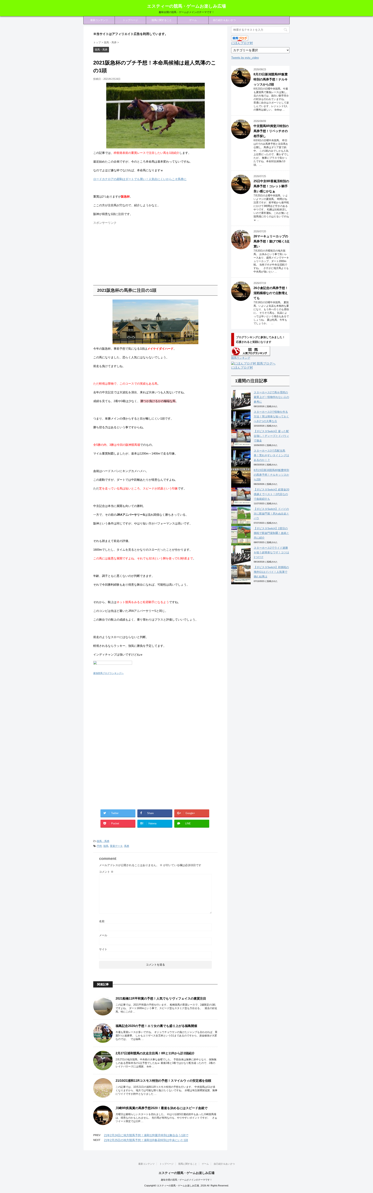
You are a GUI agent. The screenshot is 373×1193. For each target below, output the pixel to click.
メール (103, 935)
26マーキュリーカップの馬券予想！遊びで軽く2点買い (271, 241)
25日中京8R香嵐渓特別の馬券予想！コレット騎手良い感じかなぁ (271, 186)
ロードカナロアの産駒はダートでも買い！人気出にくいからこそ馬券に (139, 179)
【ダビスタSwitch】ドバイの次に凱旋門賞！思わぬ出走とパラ (271, 513)
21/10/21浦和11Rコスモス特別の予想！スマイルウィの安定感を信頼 (163, 1080)
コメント (106, 871)
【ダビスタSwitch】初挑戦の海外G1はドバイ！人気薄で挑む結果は (271, 572)
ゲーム (193, 20)
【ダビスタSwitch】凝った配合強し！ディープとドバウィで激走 (271, 436)
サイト (103, 949)
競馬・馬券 (103, 841)
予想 (99, 846)
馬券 (126, 846)
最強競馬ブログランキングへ (108, 673)
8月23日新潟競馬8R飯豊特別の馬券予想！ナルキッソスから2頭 (271, 79)
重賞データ (116, 846)
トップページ (130, 20)
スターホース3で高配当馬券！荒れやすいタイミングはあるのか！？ (271, 455)
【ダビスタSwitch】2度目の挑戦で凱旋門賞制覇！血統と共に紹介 (271, 533)
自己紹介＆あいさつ (224, 20)
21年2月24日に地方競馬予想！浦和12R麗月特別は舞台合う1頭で (146, 1135)
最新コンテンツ (99, 20)
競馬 (105, 846)
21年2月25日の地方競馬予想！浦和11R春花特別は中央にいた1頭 (146, 1140)
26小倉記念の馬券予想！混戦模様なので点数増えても (271, 293)
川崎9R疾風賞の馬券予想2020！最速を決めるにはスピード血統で (161, 1108)
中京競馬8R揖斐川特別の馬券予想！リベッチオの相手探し (271, 131)
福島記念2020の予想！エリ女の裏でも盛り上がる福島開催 (156, 1026)
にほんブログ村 (242, 43)
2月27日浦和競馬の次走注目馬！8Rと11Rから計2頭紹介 (155, 1053)
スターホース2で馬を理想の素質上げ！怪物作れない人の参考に (271, 397)
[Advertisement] (126, 253)
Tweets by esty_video (245, 57)
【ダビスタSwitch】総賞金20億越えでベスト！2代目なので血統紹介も (271, 494)
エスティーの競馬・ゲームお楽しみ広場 (186, 6)
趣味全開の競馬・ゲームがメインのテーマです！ (186, 1179)
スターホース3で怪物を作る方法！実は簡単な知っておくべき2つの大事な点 (271, 416)
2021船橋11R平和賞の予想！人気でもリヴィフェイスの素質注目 (161, 998)
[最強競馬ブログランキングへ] (112, 668)
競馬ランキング (240, 357)
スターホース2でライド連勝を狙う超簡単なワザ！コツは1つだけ (271, 552)
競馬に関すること (162, 20)
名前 (102, 921)
